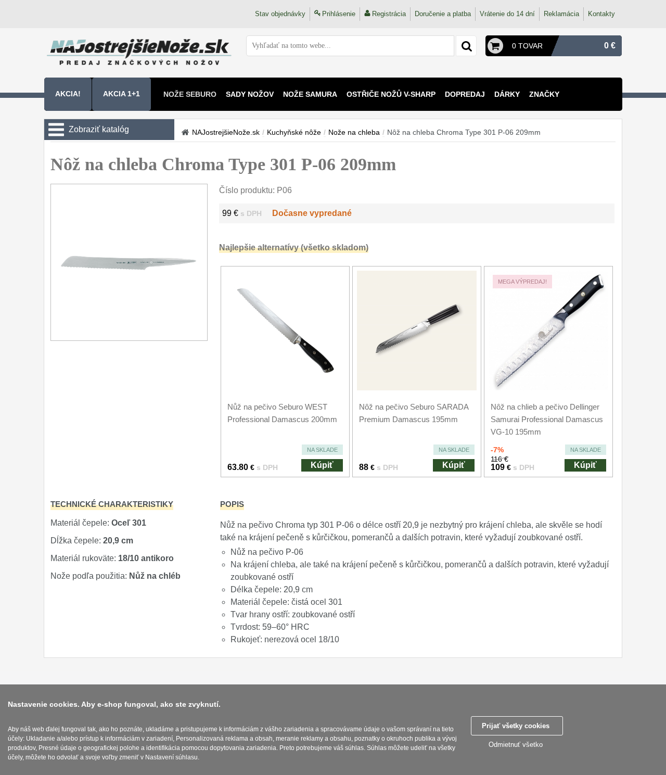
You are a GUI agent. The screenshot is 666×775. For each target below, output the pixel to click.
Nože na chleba (354, 132)
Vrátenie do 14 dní (507, 14)
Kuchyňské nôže (294, 132)
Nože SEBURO (189, 94)
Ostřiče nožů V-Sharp (391, 94)
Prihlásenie (338, 14)
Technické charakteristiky (111, 504)
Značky (544, 94)
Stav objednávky (280, 14)
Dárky (507, 94)
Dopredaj (465, 94)
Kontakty (601, 14)
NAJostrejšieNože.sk (226, 132)
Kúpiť (322, 465)
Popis (232, 504)
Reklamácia (561, 14)
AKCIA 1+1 (121, 94)
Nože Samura (310, 94)
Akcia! (68, 94)
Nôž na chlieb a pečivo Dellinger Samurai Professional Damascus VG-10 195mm (547, 419)
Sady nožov (250, 94)
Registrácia (389, 14)
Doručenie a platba (443, 14)
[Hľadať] (466, 45)
